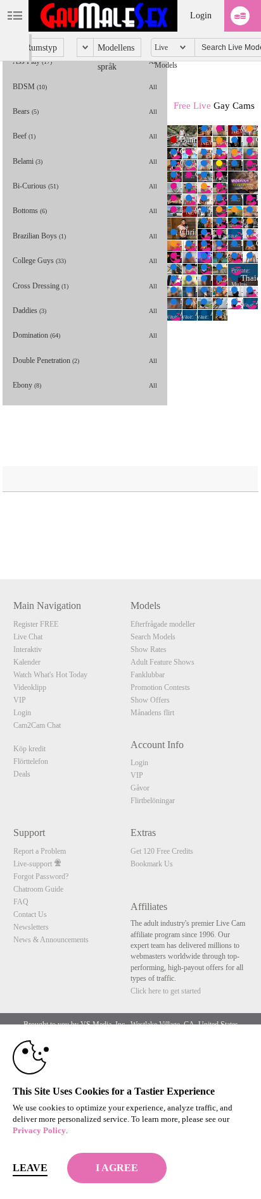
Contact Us (30, 914)
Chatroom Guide (38, 889)
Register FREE (35, 624)
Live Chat (27, 636)
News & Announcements (51, 939)
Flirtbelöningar (152, 800)
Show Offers (150, 700)
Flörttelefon (30, 761)
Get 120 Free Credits (161, 851)
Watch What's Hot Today (50, 674)
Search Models (152, 636)
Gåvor (140, 788)
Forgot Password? (40, 876)
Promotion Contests (160, 687)
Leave (30, 1167)
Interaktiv (27, 649)
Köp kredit (29, 748)
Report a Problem (39, 851)
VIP (19, 700)
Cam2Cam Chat (37, 725)
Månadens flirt (152, 712)
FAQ (21, 901)
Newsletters (31, 927)
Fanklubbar (147, 674)
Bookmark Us (151, 863)
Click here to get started (165, 991)
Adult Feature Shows (162, 662)
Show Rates (148, 649)
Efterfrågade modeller (162, 624)
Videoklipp (29, 687)
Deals (21, 774)
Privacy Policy (39, 1130)
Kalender (27, 662)
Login (201, 15)
